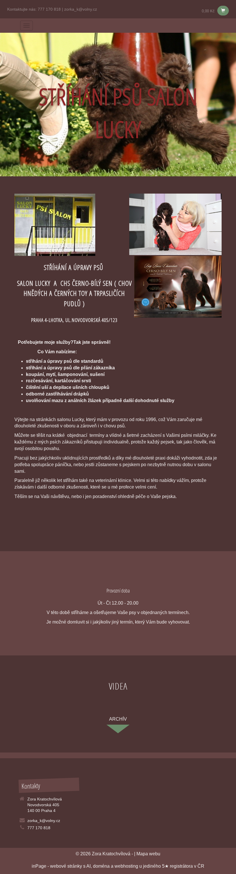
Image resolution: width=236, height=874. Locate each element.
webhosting (126, 866)
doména (101, 866)
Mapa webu (148, 853)
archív (118, 719)
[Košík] (223, 11)
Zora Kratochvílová (111, 853)
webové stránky (66, 866)
